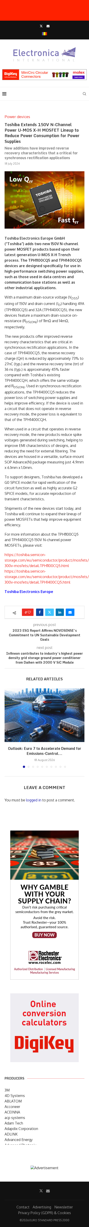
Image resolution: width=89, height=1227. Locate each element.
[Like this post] (29, 612)
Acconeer (12, 1106)
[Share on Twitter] (49, 612)
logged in (33, 800)
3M (7, 1090)
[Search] (84, 93)
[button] (8, 728)
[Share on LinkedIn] (60, 612)
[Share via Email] (70, 612)
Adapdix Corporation (21, 1128)
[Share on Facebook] (39, 612)
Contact (22, 1207)
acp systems (15, 1117)
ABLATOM (13, 1101)
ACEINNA (12, 1112)
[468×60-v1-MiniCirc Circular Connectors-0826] (44, 71)
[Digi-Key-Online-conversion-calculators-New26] (44, 996)
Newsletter (63, 1207)
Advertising (42, 1207)
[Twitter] (41, 26)
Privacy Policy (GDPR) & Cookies (44, 1212)
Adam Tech (14, 1123)
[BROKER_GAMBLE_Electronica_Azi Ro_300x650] (44, 833)
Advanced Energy (19, 1139)
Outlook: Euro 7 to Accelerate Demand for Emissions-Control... (44, 751)
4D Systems (15, 1095)
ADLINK (11, 1134)
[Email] (48, 26)
